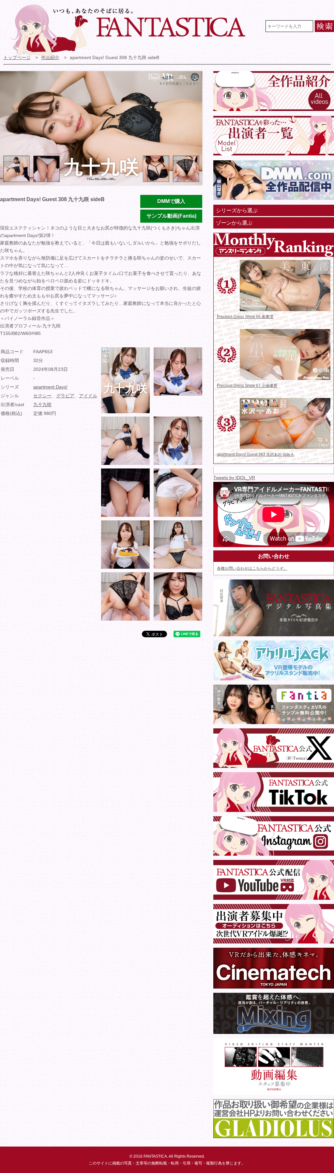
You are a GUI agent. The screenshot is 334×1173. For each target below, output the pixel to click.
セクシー (42, 395)
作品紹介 (50, 57)
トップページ (17, 57)
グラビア (65, 395)
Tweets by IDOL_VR (234, 477)
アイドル (88, 395)
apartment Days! (50, 387)
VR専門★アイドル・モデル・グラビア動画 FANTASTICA (132, 30)
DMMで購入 (171, 201)
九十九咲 (42, 404)
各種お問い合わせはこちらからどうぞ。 (252, 568)
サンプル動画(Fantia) (171, 216)
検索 (324, 26)
